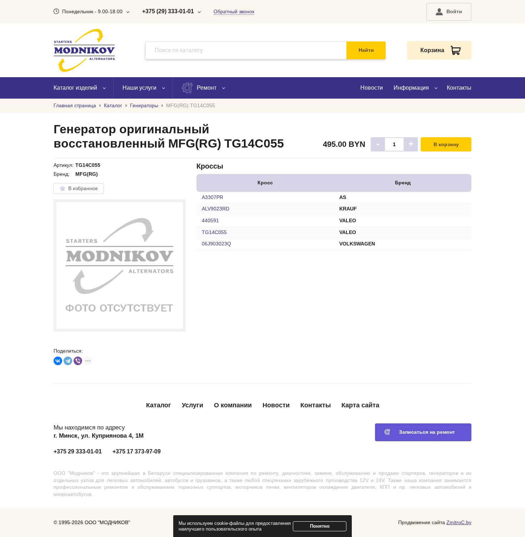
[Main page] (84, 50)
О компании (233, 405)
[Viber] (78, 361)
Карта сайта (360, 405)
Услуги (192, 405)
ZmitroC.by (458, 522)
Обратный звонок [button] (234, 11)
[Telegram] (68, 361)
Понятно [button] (320, 526)
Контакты (459, 88)
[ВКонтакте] (58, 361)
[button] (448, 12)
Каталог (158, 405)
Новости (371, 88)
